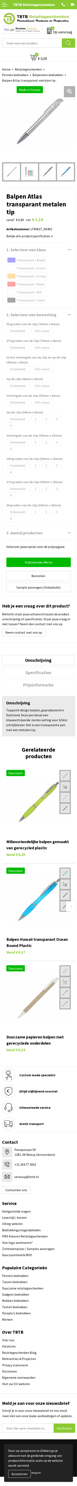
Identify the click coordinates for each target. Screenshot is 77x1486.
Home (6, 69)
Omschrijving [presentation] (38, 660)
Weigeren (36, 1472)
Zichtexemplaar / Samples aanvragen (28, 1249)
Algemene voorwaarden (18, 1377)
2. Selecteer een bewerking (31, 314)
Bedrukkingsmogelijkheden (21, 1230)
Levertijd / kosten (14, 1217)
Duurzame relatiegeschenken (22, 1288)
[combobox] (32, 43)
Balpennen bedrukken (47, 75)
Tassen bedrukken (14, 1282)
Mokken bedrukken (15, 1301)
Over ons (8, 1340)
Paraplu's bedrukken (16, 1313)
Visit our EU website (16, 1384)
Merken (7, 1319)
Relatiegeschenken (28, 69)
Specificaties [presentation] (38, 672)
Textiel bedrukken (14, 1307)
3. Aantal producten (24, 532)
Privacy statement (15, 1365)
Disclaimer (9, 1371)
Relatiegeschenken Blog (19, 1353)
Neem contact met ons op (23, 632)
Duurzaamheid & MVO (17, 1255)
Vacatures (9, 1346)
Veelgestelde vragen (16, 1211)
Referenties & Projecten (19, 1359)
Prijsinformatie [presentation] (38, 685)
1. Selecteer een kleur (26, 249)
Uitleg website (12, 1224)
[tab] (38, 660)
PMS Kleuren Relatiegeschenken (25, 1236)
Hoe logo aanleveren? (17, 1243)
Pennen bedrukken (15, 75)
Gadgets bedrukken (15, 1294)
